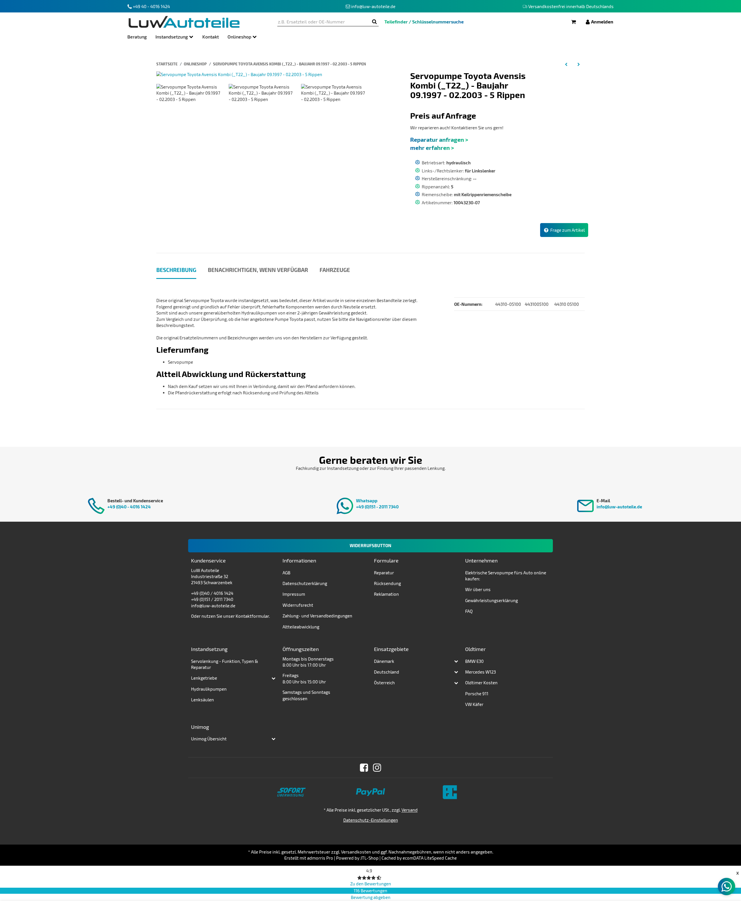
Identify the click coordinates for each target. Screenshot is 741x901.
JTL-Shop (369, 857)
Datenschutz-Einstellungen (370, 820)
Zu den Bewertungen (370, 883)
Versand (409, 809)
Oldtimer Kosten (481, 682)
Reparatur (384, 572)
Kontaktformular (252, 616)
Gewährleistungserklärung (491, 600)
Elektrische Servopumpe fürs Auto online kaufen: (505, 575)
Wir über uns (478, 589)
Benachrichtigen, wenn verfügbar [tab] (258, 269)
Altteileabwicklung (301, 626)
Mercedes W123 (480, 671)
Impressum (294, 594)
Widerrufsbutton (370, 545)
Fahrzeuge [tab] (335, 269)
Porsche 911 (476, 693)
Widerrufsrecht (298, 605)
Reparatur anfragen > (439, 139)
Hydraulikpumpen (209, 689)
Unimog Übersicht (209, 738)
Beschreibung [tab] (176, 269)
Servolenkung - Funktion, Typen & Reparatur (224, 664)
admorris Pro (320, 857)
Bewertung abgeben (370, 897)
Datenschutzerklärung (305, 583)
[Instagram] (377, 767)
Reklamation (386, 594)
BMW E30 (474, 661)
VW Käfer (474, 704)
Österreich (384, 682)
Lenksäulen (202, 699)
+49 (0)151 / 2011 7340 (212, 599)
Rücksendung (387, 583)
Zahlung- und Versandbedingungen (317, 615)
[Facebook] (364, 767)
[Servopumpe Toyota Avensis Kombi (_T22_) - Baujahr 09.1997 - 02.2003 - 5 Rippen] (239, 73)
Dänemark (384, 661)
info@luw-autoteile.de (619, 506)
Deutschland (386, 671)
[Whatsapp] (726, 886)
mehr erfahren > (432, 147)
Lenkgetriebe (204, 678)
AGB (286, 572)
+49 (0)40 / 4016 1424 (212, 593)
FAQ (469, 611)
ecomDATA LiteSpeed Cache (430, 857)
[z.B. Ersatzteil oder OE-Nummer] (374, 21)
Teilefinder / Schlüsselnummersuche (424, 21)
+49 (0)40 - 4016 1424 (129, 506)
